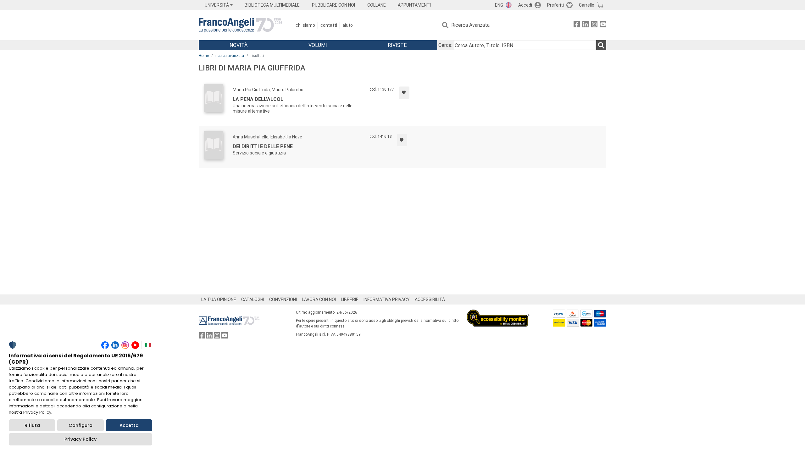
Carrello (586, 5)
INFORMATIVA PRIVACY (387, 299)
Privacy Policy (80, 439)
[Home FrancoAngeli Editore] (240, 25)
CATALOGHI (252, 299)
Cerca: (445, 45)
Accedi (525, 5)
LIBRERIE (349, 299)
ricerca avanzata (229, 55)
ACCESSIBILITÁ (430, 299)
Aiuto (347, 25)
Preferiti (555, 5)
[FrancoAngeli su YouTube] (603, 25)
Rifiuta (32, 425)
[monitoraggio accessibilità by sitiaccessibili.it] (498, 313)
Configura (80, 425)
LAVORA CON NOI (319, 299)
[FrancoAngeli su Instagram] (594, 25)
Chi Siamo (305, 25)
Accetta (129, 425)
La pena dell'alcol (258, 99)
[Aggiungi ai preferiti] (404, 93)
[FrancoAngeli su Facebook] (577, 25)
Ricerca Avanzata (470, 25)
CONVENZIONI (283, 299)
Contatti (328, 25)
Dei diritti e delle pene (263, 146)
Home (204, 55)
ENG (499, 5)
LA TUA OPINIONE (218, 299)
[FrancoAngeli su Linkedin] (585, 25)
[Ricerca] (601, 45)
